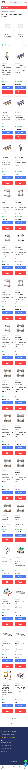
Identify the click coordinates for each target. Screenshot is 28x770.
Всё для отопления (10, 11)
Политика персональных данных (8, 734)
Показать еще (14, 718)
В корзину (7, 87)
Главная (3, 11)
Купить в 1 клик (7, 92)
